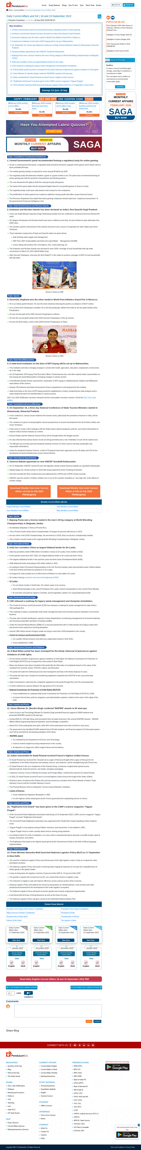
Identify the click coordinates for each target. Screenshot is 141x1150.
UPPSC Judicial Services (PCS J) (86, 1114)
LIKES (18, 993)
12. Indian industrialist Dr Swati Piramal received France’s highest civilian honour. (42, 77)
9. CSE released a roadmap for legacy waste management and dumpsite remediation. (43, 66)
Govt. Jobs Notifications (16, 1086)
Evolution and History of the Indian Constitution (25, 909)
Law (9, 1106)
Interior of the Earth (14, 920)
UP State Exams (14, 1113)
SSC (9, 1099)
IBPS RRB (78, 1076)
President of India (68, 913)
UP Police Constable (81, 1127)
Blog (9, 1069)
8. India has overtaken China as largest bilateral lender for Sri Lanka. (37, 62)
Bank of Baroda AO (81, 1086)
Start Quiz (16, 940)
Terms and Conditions (118, 1147)
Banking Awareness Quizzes (18, 1129)
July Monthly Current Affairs (67, 507)
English (43, 1092)
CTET (76, 1110)
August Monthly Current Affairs (18, 507)
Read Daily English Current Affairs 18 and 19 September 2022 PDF (54, 979)
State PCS (11, 1109)
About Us (44, 1128)
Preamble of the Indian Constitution (75, 909)
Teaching (11, 1103)
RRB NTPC (78, 1066)
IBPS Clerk (78, 1073)
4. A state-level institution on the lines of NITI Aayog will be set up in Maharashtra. (41, 41)
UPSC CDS (78, 1093)
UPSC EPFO (78, 1083)
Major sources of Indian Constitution (21, 913)
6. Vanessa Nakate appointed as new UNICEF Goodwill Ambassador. (37, 52)
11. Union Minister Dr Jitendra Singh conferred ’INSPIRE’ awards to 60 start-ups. (41, 73)
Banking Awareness (48, 1076)
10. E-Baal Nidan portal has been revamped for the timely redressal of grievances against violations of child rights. (54, 70)
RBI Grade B (78, 1090)
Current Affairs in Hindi (49, 1069)
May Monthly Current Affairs (67, 510)
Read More (18, 112)
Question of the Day (15, 1066)
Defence (11, 1096)
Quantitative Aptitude (48, 1089)
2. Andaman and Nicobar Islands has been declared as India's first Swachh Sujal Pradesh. (45, 34)
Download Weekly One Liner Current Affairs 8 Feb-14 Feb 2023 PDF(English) (79, 491)
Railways (11, 1089)
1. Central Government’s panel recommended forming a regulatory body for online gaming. (45, 30)
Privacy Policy (130, 1147)
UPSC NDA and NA (81, 1097)
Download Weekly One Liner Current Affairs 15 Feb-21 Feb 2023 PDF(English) (29, 491)
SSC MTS (77, 1107)
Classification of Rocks (70, 917)
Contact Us (45, 1131)
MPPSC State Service (82, 1120)
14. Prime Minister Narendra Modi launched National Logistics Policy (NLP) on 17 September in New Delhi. (52, 85)
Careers (44, 1135)
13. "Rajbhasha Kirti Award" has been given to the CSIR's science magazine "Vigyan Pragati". (46, 81)
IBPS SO (77, 1069)
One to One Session (48, 1115)
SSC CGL (77, 1103)
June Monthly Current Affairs (18, 510)
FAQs (43, 1138)
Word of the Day (13, 1073)
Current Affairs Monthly (49, 1073)
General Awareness (48, 1086)
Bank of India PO (80, 1080)
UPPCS (77, 1117)
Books (98, 5)
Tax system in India (68, 920)
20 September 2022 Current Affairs (85, 987)
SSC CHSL (78, 1100)
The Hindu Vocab (14, 1076)
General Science (47, 1096)
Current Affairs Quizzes (16, 1126)
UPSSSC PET (79, 1131)
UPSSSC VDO (79, 1124)
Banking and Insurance (16, 1092)
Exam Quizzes (13, 1123)
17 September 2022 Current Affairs (22, 987)
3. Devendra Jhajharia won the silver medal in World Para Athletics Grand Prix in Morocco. (45, 37)
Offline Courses (46, 1106)
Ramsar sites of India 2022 (17, 917)
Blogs (64, 5)
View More (120, 86)
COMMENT (97, 1021)
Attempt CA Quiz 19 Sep (54, 90)
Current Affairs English (49, 1066)
